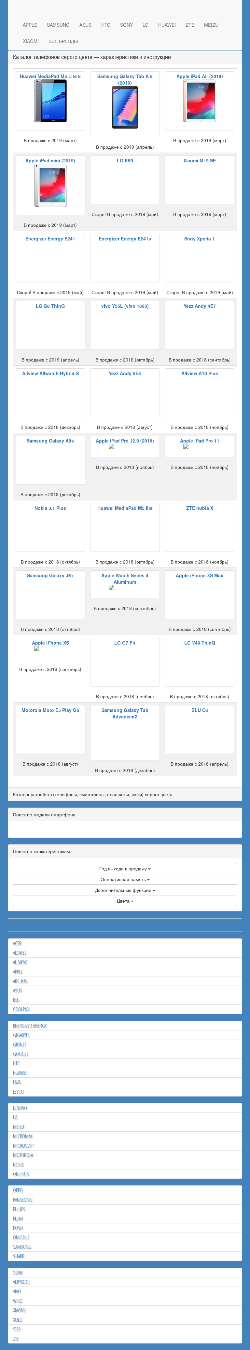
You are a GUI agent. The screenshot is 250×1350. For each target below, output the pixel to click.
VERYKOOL (21, 1282)
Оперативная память (124, 879)
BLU (16, 999)
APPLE (30, 24)
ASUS (85, 24)
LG (145, 24)
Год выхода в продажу (123, 868)
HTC (105, 24)
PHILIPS (19, 1209)
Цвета (124, 900)
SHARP (18, 1256)
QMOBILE (21, 1237)
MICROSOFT (23, 1145)
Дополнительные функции (124, 890)
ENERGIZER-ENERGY (30, 1025)
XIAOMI (31, 41)
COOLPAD (21, 1009)
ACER (17, 943)
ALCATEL (19, 952)
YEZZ (17, 1329)
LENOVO (20, 1107)
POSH (18, 1228)
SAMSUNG (58, 24)
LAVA (17, 1082)
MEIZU (211, 24)
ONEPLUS (21, 1174)
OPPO (18, 1190)
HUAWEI (167, 24)
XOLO (17, 1319)
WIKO (17, 1300)
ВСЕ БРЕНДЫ (63, 41)
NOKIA (18, 1164)
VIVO (17, 1291)
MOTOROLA (23, 1155)
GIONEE (19, 1044)
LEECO (18, 1091)
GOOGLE (20, 1053)
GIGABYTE (21, 1035)
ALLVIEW (20, 962)
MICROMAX (23, 1136)
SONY (126, 24)
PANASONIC (23, 1199)
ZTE (190, 24)
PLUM (18, 1218)
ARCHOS (20, 981)
